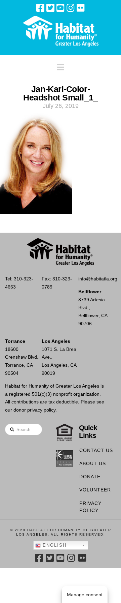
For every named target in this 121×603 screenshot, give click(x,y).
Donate (89, 476)
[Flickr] (81, 7)
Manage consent (85, 594)
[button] (60, 65)
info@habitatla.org (97, 278)
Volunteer (95, 489)
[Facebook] (40, 7)
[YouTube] (60, 7)
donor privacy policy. (35, 410)
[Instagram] (71, 7)
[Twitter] (50, 7)
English (54, 545)
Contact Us (96, 450)
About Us (92, 463)
